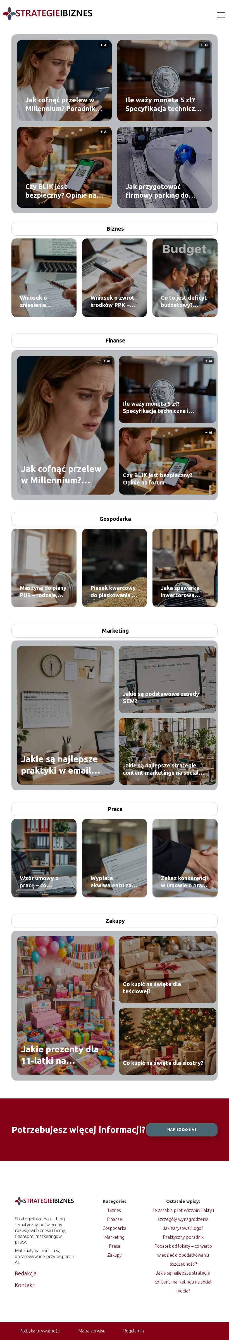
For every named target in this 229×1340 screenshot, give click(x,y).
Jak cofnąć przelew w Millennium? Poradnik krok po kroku (60, 104)
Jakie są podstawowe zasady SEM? (161, 697)
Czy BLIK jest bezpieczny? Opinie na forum (61, 191)
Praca (115, 809)
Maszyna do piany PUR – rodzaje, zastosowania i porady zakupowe (43, 592)
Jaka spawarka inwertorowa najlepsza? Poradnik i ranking (184, 592)
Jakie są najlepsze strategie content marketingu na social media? (161, 769)
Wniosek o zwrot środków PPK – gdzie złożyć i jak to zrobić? (112, 301)
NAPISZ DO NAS (182, 1130)
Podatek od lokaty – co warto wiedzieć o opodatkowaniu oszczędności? (183, 1255)
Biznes (115, 228)
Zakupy (115, 921)
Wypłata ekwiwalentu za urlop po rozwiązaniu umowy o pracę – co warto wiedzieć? (112, 882)
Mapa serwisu (91, 1330)
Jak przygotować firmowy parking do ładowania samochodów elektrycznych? (164, 191)
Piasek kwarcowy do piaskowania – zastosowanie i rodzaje (113, 592)
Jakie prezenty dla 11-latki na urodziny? (60, 1055)
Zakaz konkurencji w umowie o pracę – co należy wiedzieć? (184, 882)
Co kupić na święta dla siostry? (163, 1063)
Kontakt (25, 1285)
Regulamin (133, 1330)
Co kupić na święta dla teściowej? (152, 987)
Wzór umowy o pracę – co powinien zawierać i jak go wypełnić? (41, 882)
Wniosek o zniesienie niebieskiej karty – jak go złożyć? (43, 301)
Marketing (115, 630)
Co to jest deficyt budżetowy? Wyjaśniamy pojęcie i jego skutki (184, 301)
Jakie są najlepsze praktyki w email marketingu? (59, 765)
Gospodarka (115, 519)
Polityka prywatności (40, 1330)
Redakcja (26, 1273)
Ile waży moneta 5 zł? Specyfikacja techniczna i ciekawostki (164, 104)
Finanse (115, 340)
